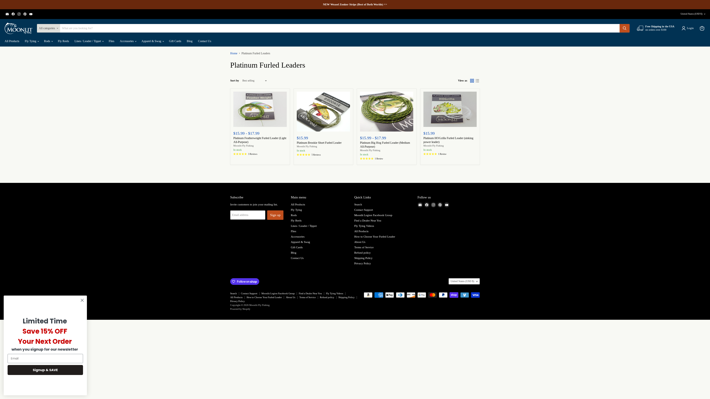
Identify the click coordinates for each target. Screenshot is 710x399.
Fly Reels (63, 41)
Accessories (127, 41)
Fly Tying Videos (364, 225)
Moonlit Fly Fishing (243, 145)
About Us (359, 242)
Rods (47, 41)
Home (233, 53)
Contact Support (363, 209)
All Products (12, 41)
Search (358, 204)
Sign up (275, 215)
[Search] (625, 28)
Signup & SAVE (45, 370)
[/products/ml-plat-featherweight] (260, 109)
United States (691, 13)
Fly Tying (31, 41)
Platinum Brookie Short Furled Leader (319, 142)
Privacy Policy (362, 263)
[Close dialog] (82, 300)
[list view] (477, 80)
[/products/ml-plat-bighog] (386, 112)
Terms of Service (364, 247)
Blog (189, 41)
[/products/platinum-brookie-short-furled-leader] (323, 112)
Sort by (234, 80)
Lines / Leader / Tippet (88, 41)
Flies (111, 41)
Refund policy (362, 252)
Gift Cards (175, 41)
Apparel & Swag (151, 41)
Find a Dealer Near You (367, 220)
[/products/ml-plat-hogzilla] (450, 109)
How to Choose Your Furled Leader (374, 236)
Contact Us (204, 41)
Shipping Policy (363, 258)
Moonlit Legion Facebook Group (373, 215)
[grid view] (472, 80)
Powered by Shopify (240, 309)
